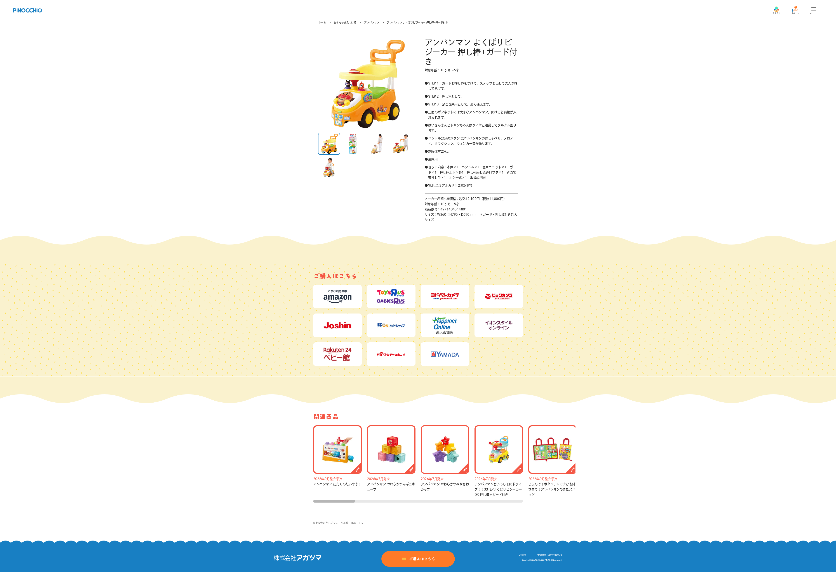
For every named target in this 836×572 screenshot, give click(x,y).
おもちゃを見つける (345, 22)
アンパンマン (371, 22)
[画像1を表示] (329, 144)
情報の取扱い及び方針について (549, 555)
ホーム (322, 22)
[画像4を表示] (401, 144)
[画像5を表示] (329, 167)
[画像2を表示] (353, 144)
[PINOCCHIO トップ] (27, 10)
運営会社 (522, 555)
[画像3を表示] (377, 144)
